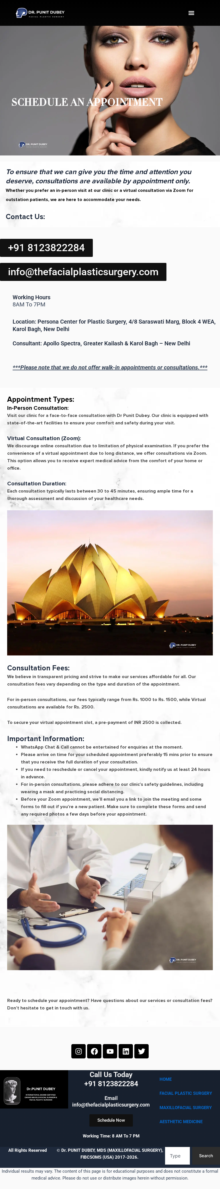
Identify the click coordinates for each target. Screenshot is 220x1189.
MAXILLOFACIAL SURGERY (186, 1107)
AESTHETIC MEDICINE (181, 1121)
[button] (191, 13)
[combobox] (177, 1156)
